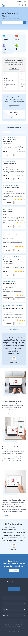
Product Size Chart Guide (9, 77)
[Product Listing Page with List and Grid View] (14, 306)
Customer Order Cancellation (11, 235)
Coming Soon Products (9, 163)
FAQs (11, 622)
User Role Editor (7, 211)
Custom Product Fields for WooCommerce (10, 140)
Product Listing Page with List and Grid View (13, 309)
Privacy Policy (8, 626)
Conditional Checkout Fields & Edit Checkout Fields (13, 260)
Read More (7, 466)
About (3, 622)
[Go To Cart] (22, 5)
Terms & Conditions (17, 626)
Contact (24, 622)
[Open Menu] (25, 5)
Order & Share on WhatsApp (11, 187)
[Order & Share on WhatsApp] (14, 185)
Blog (21, 622)
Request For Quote (14, 588)
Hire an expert (7, 413)
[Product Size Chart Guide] (10, 74)
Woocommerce (8, 191)
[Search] (24, 22)
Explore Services (14, 106)
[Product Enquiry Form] (14, 281)
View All (14, 68)
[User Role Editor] (14, 209)
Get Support (5, 585)
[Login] (19, 5)
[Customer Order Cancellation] (14, 232)
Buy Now (8, 155)
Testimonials (16, 622)
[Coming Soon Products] (14, 161)
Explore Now (14, 570)
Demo (19, 155)
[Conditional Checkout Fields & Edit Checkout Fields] (14, 257)
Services (8, 622)
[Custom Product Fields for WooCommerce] (14, 137)
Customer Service (13, 628)
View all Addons (14, 329)
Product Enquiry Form (9, 283)
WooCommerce (9, 80)
